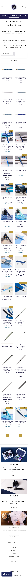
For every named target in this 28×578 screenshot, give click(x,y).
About (14, 547)
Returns (14, 553)
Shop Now (14, 507)
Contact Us (14, 536)
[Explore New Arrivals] (14, 16)
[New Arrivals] (14, 486)
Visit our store (13, 542)
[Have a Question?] (14, 518)
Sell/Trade (14, 550)
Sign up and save (13, 567)
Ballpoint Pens (14, 21)
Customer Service (14, 556)
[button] (7, 175)
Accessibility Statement (14, 562)
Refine (7, 53)
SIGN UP (14, 475)
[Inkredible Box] (14, 454)
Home (7, 21)
